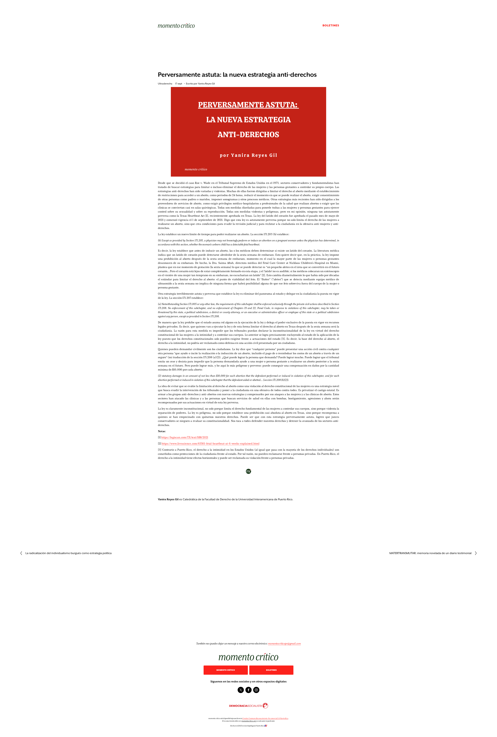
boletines (271, 670)
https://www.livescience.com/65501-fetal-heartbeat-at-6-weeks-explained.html (210, 443)
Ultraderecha (165, 83)
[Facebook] (248, 690)
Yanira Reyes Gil (206, 83)
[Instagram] (256, 690)
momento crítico (225, 670)
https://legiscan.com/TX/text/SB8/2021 (184, 437)
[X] (241, 690)
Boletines (331, 25)
